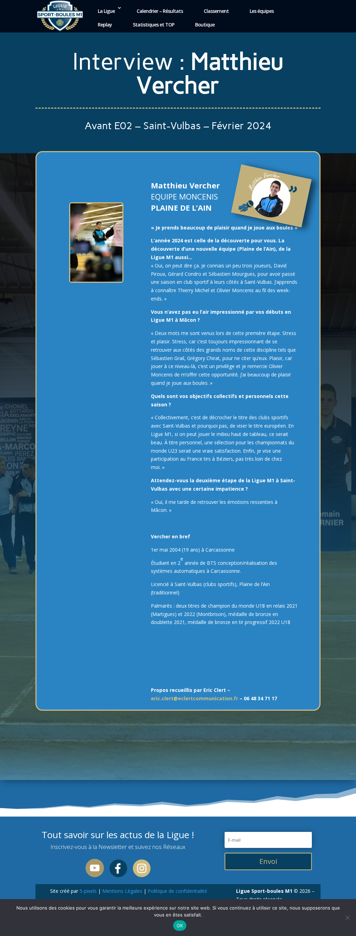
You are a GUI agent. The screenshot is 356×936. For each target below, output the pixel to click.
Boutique (205, 24)
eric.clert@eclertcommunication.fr (194, 698)
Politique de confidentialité (176, 891)
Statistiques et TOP (153, 24)
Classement (216, 11)
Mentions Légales (122, 891)
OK (180, 925)
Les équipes (262, 11)
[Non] (347, 917)
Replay (105, 24)
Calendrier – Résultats (160, 11)
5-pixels (88, 891)
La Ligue (106, 11)
